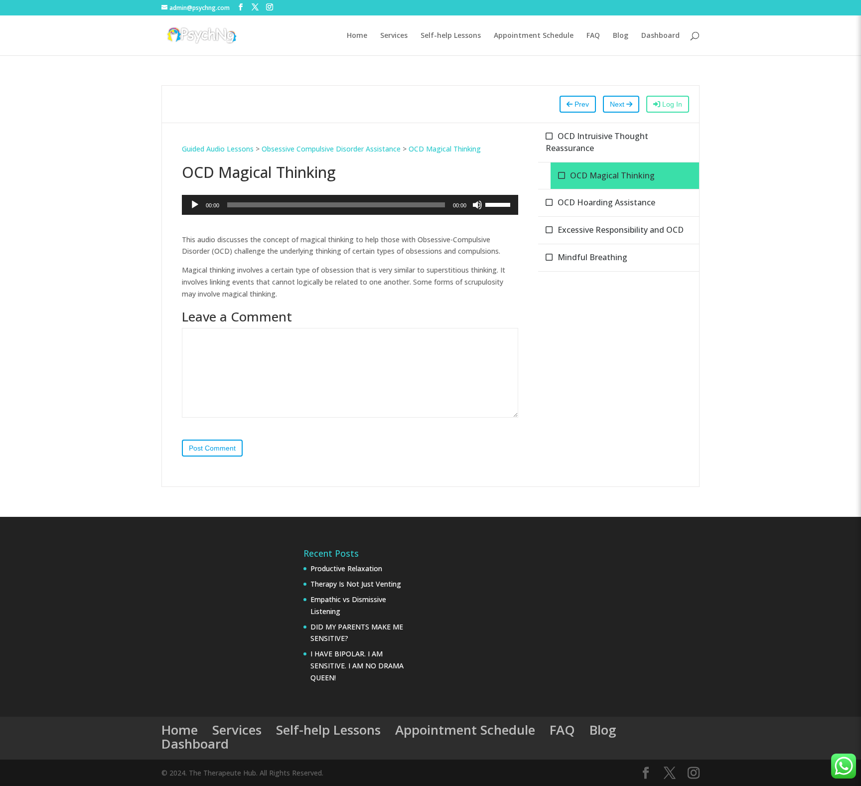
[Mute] (477, 205)
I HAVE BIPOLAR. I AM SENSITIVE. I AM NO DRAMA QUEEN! (357, 665)
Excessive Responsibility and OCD (621, 229)
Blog (620, 36)
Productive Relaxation (346, 568)
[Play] (195, 205)
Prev (581, 104)
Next (618, 104)
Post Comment (212, 448)
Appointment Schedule (534, 36)
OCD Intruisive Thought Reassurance (597, 142)
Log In (671, 104)
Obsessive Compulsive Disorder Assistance (331, 149)
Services (394, 36)
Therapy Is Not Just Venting (355, 584)
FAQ (593, 36)
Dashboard (660, 36)
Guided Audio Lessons (218, 149)
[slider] (499, 204)
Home (357, 36)
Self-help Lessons (451, 36)
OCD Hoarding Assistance (606, 202)
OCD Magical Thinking (445, 149)
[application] (350, 205)
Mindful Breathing (592, 257)
